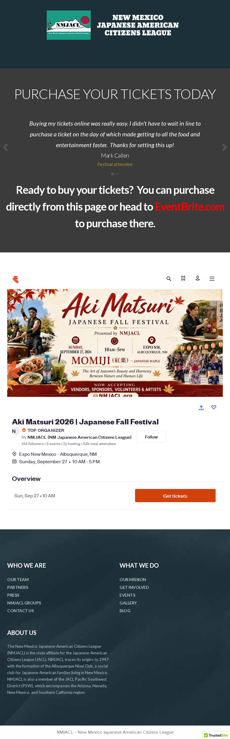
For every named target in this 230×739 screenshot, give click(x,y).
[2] (117, 174)
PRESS (13, 595)
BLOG (124, 610)
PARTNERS (17, 587)
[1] (112, 174)
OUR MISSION (132, 579)
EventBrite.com (189, 206)
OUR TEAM (17, 579)
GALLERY (128, 602)
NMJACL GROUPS (24, 602)
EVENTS (127, 595)
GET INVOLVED (134, 587)
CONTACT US (20, 610)
